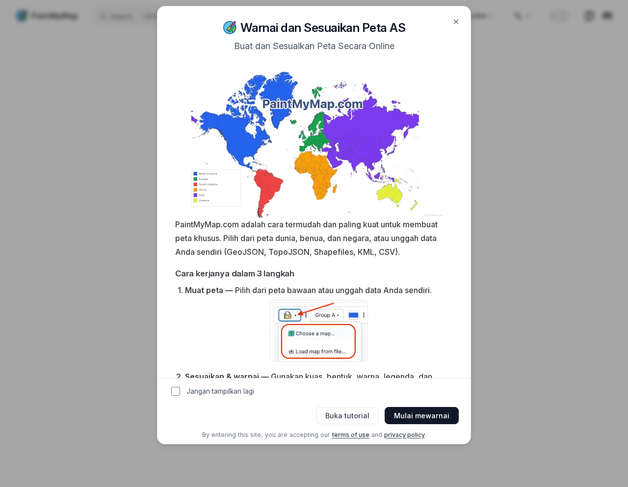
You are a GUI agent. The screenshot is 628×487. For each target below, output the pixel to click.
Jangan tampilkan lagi (220, 391)
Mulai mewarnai (421, 415)
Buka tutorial (347, 415)
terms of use (350, 434)
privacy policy (404, 434)
